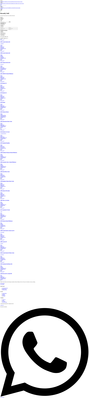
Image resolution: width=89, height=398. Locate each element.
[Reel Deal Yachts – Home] (3, 280)
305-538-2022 (2, 283)
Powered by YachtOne (3, 306)
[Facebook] (1, 284)
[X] (3, 284)
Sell (1, 2)
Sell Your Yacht (4, 289)
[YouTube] (2, 284)
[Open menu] (1, 10)
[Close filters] (1, 20)
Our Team (3, 301)
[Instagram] (0, 284)
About (3, 300)
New (2, 30)
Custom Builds (4, 293)
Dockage (3, 294)
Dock (1, 4)
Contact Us (4, 299)
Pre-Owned (5, 30)
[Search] (10, 22)
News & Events (4, 302)
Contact (1, 8)
